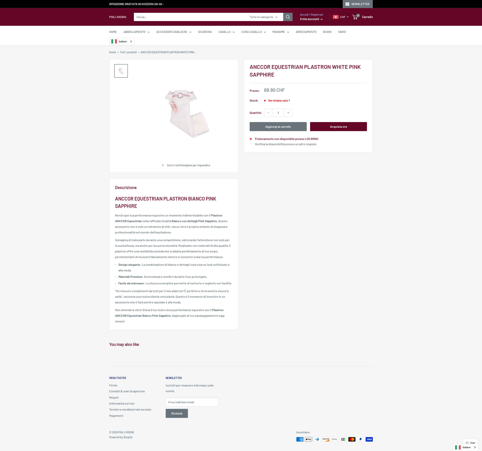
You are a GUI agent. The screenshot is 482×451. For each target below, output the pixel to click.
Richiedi (176, 413)
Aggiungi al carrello (278, 126)
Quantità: (256, 112)
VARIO (342, 31)
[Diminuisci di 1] (268, 113)
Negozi (113, 397)
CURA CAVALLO (251, 31)
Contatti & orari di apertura (127, 391)
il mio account (310, 19)
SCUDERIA (205, 31)
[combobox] (121, 41)
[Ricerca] (288, 17)
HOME (113, 31)
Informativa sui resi (121, 403)
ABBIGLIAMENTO (135, 31)
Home (112, 52)
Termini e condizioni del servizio (130, 409)
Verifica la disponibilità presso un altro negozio (286, 144)
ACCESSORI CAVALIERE (171, 31)
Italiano (123, 41)
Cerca (113, 385)
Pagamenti (116, 415)
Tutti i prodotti (128, 52)
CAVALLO (224, 31)
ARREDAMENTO (306, 31)
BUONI (327, 31)
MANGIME (278, 31)
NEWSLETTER (360, 4)
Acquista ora (338, 126)
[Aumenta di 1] (288, 113)
